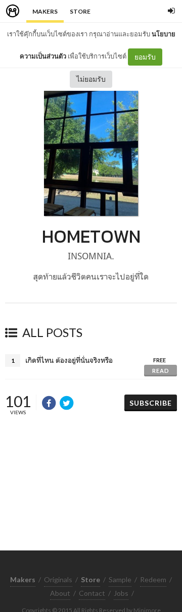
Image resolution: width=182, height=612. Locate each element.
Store (80, 11)
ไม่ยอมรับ (91, 79)
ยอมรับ (145, 56)
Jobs (121, 593)
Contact (92, 593)
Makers (45, 11)
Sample (120, 579)
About (60, 593)
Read (160, 370)
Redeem (153, 579)
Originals (58, 579)
